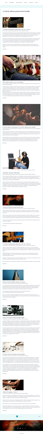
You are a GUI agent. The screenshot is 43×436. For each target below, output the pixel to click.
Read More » (5, 49)
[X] (25, 428)
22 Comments (5, 245)
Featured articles (13, 83)
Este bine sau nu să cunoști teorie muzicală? (14, 354)
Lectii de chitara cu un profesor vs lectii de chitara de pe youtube (19, 127)
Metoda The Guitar (19, 2)
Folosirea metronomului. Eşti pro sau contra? (14, 282)
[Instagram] (22, 428)
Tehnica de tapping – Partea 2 (10, 392)
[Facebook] (20, 428)
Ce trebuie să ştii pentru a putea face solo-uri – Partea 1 (16, 29)
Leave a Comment (6, 83)
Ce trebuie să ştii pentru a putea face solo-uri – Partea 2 (17, 244)
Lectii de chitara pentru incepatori (23, 83)
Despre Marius (11, 2)
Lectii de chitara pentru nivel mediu (14, 30)
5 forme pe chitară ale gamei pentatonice (13, 207)
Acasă (6, 2)
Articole (25, 2)
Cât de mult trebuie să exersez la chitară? (13, 82)
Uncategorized (37, 128)
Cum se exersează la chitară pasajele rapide (13, 317)
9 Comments (5, 355)
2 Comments (5, 283)
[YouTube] (17, 428)
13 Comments (5, 30)
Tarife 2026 (31, 2)
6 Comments (5, 393)
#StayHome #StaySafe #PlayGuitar (11, 173)
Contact (36, 2)
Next (39, 416)
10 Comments (5, 208)
